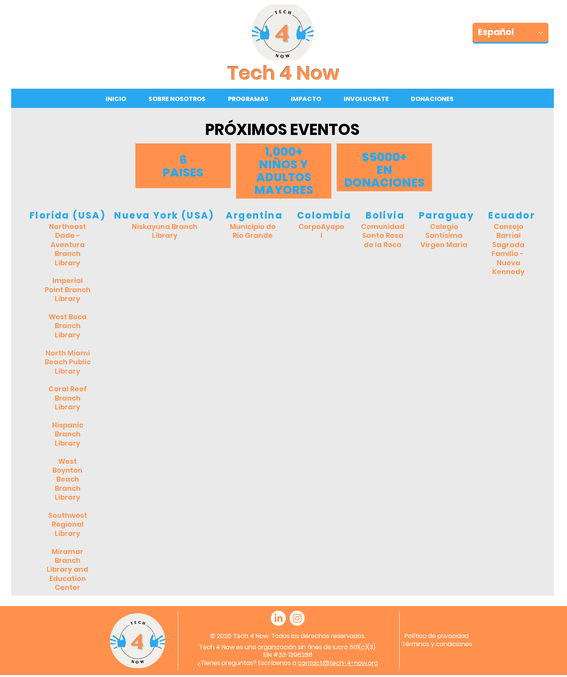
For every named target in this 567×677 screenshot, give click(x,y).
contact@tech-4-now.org (338, 662)
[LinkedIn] (278, 618)
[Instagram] (297, 618)
